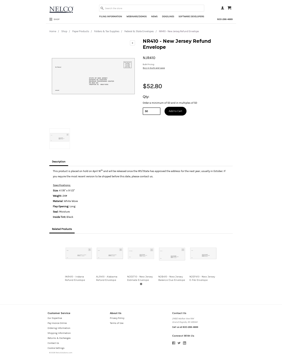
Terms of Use (116, 323)
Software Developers (191, 16)
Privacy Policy (117, 318)
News (154, 16)
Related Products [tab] (62, 229)
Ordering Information (59, 328)
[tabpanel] (78, 259)
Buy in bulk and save (154, 68)
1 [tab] (141, 284)
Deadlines (168, 16)
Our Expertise (55, 318)
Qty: (146, 97)
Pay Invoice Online (57, 323)
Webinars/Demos (136, 16)
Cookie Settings (56, 348)
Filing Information (110, 16)
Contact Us (53, 343)
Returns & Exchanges (59, 338)
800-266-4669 (225, 19)
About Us (115, 313)
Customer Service (59, 313)
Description (59, 161)
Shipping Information (59, 333)
